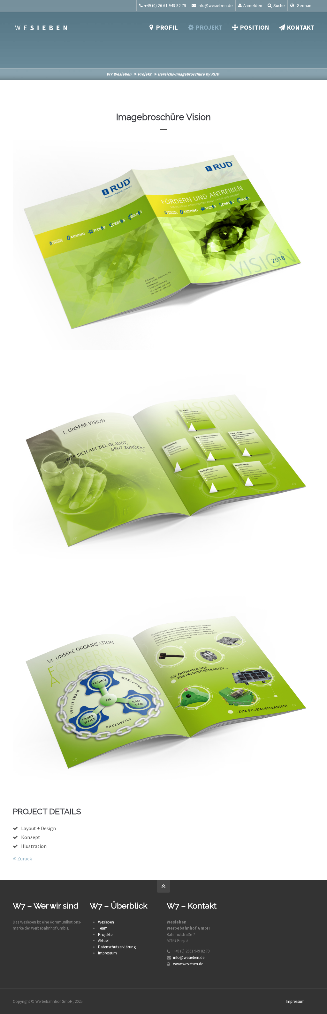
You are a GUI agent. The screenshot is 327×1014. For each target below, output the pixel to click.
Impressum (107, 953)
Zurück (24, 858)
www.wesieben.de (188, 964)
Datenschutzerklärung (117, 947)
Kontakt (300, 27)
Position (254, 27)
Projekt (208, 27)
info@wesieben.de (215, 5)
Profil (167, 27)
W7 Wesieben (119, 74)
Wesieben (106, 922)
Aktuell (104, 940)
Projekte (105, 934)
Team (103, 928)
